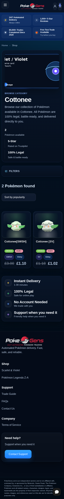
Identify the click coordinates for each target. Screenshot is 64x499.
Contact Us (8, 408)
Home (5, 45)
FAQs (5, 401)
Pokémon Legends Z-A (15, 377)
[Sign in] (55, 6)
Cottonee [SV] (45, 241)
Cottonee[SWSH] (15, 241)
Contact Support (18, 454)
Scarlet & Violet (11, 370)
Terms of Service (11, 425)
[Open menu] (5, 4)
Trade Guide (9, 394)
